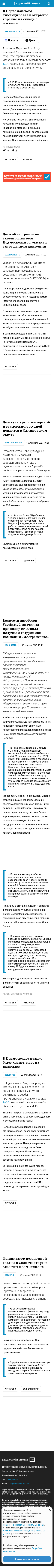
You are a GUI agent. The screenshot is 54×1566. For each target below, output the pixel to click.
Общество (10, 1075)
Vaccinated (10, 645)
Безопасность (12, 32)
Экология (9, 1275)
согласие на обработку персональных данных (23, 1525)
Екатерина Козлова (21, 993)
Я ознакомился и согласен (27, 1559)
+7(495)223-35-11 (12, 1479)
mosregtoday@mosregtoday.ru (19, 1483)
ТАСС (6, 63)
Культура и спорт (14, 443)
